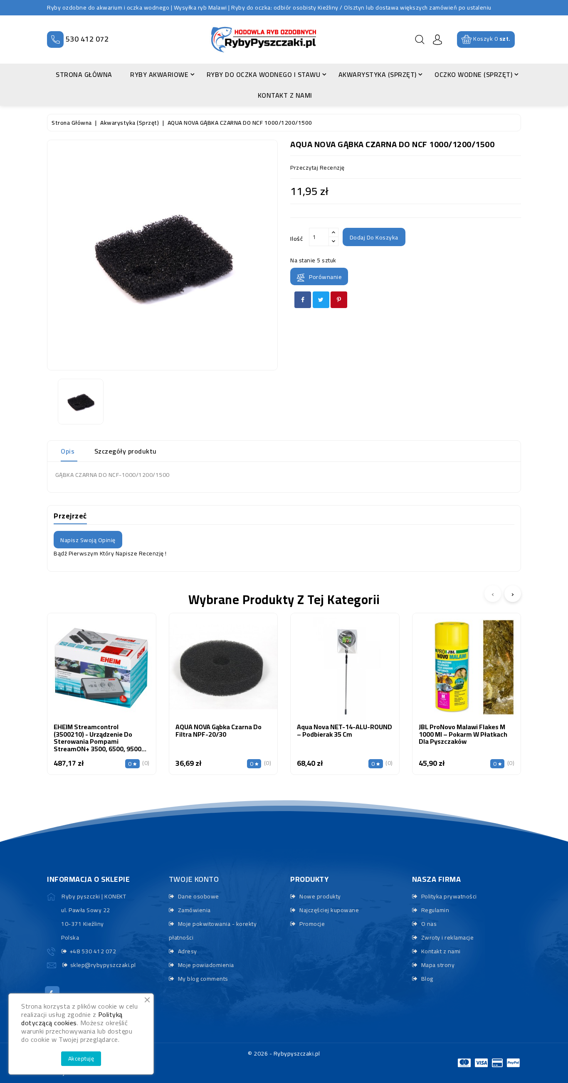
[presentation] (492, 593)
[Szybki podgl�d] (123, 676)
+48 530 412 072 (92, 951)
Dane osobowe (197, 896)
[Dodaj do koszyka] (79, 676)
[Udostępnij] (302, 299)
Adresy (186, 951)
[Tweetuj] (321, 299)
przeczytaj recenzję (317, 167)
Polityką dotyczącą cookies (72, 1018)
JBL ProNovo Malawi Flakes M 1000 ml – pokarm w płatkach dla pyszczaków (463, 733)
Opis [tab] (67, 451)
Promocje (311, 923)
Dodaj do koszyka (374, 237)
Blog (426, 978)
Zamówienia (193, 910)
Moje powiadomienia (205, 965)
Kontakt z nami (440, 951)
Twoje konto (194, 879)
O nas (428, 923)
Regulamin (434, 910)
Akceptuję (81, 1058)
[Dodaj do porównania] (101, 676)
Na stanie (303, 260)
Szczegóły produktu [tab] (125, 451)
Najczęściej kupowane (328, 910)
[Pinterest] (339, 299)
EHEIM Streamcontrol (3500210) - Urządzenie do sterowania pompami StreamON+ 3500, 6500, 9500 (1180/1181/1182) (97, 741)
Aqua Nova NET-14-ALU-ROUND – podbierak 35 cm (344, 730)
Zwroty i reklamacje (447, 937)
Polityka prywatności (448, 896)
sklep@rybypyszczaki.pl (103, 965)
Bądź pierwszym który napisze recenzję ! (110, 553)
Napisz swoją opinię (88, 540)
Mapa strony (437, 965)
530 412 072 (87, 39)
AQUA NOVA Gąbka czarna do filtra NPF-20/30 (218, 730)
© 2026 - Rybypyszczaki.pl (284, 1053)
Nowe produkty (319, 896)
